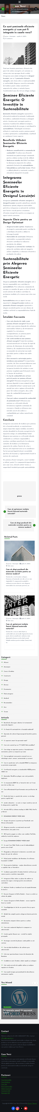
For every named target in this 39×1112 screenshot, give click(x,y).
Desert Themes (32, 1103)
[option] (19, 1002)
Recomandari (8, 702)
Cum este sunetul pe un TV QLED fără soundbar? (19, 745)
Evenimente (7, 689)
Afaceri (6, 662)
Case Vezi (4, 1084)
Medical (6, 698)
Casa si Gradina (9, 671)
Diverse (6, 685)
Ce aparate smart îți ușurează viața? (15, 740)
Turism (6, 711)
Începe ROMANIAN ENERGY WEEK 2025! (17, 840)
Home (3, 16)
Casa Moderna (5, 1082)
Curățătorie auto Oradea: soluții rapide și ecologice (20, 961)
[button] (33, 983)
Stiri (5, 707)
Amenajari (12, 36)
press (6, 36)
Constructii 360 (5, 1091)
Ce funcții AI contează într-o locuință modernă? (18, 729)
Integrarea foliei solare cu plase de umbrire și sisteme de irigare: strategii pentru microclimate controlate (17, 881)
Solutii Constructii (6, 1089)
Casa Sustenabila (6, 1080)
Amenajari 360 (5, 1093)
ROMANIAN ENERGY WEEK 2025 (14, 816)
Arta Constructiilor (6, 1086)
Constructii (7, 676)
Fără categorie (8, 694)
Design (6, 680)
